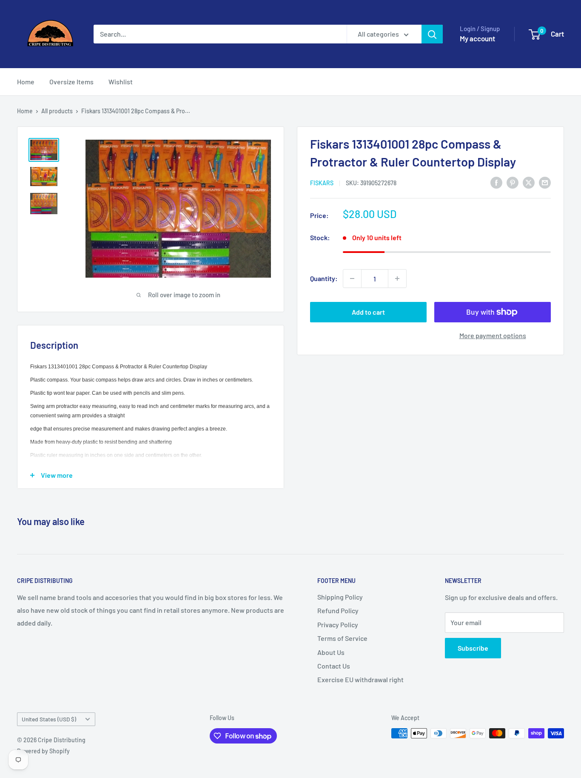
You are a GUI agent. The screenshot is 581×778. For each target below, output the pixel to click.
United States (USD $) (49, 719)
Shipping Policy (340, 597)
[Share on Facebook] (496, 182)
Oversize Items (71, 82)
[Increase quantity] (397, 278)
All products (57, 111)
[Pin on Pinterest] (512, 182)
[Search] (432, 34)
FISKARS (321, 183)
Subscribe (473, 648)
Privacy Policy (337, 624)
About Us (331, 652)
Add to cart (368, 312)
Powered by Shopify (43, 751)
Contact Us (333, 666)
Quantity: (324, 278)
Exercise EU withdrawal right (360, 679)
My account (477, 38)
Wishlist (120, 82)
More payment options (492, 335)
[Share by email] (545, 182)
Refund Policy (338, 610)
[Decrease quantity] (352, 278)
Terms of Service (342, 638)
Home (25, 82)
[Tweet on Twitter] (529, 182)
